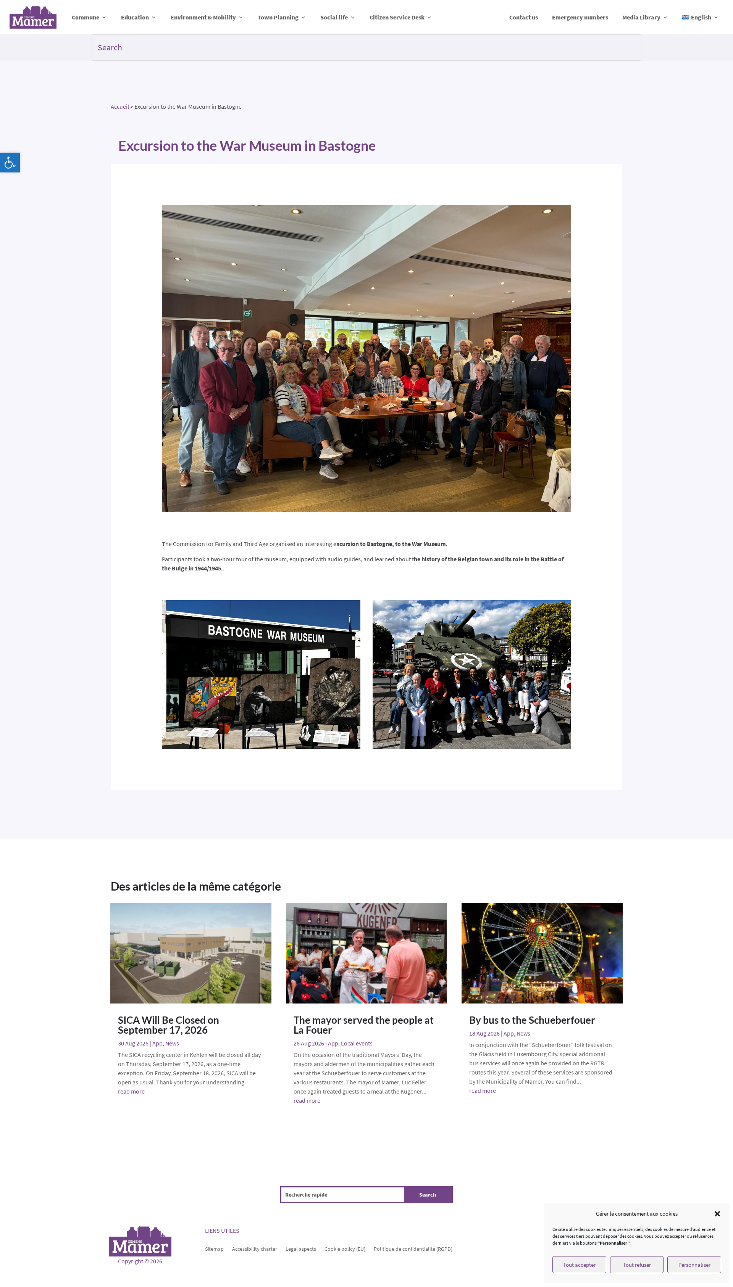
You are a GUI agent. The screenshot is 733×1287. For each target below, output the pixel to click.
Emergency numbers (580, 17)
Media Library (641, 17)
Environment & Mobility (203, 17)
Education (135, 17)
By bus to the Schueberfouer (532, 1020)
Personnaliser (694, 1264)
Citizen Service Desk (397, 17)
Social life (334, 17)
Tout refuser (637, 1264)
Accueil (120, 106)
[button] (10, 162)
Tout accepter (579, 1264)
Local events (357, 1043)
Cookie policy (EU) (345, 1248)
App (157, 1043)
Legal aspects (301, 1248)
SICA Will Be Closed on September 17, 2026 (168, 1025)
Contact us (523, 17)
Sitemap (214, 1248)
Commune (85, 17)
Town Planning (278, 17)
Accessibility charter (254, 1248)
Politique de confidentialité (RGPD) (413, 1248)
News (172, 1043)
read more (131, 1091)
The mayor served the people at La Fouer (364, 1025)
